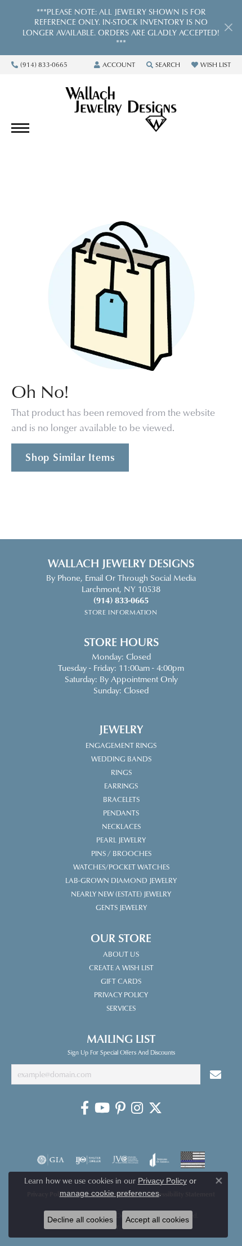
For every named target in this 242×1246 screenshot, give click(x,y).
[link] (39, 64)
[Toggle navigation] (20, 128)
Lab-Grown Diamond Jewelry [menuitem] (121, 880)
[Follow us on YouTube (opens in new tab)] (102, 1108)
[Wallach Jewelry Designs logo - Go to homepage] (121, 110)
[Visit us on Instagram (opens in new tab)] (137, 1108)
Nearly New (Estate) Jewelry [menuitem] (121, 894)
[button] (114, 64)
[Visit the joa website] (159, 1159)
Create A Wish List (121, 967)
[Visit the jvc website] (125, 1159)
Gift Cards (121, 981)
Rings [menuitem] (121, 772)
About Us (121, 954)
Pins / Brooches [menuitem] (121, 853)
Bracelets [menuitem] (121, 799)
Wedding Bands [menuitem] (121, 759)
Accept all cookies (157, 1219)
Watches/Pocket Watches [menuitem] (121, 867)
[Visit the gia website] (50, 1159)
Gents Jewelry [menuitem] (121, 907)
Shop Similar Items (70, 457)
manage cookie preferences (109, 1193)
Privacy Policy (121, 994)
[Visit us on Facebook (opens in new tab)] (84, 1108)
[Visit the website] (193, 1159)
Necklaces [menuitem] (121, 826)
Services (121, 1008)
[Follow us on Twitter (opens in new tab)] (155, 1108)
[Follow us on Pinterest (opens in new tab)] (120, 1108)
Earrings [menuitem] (121, 786)
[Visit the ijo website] (88, 1159)
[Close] (228, 27)
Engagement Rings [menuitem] (121, 745)
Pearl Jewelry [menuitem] (121, 840)
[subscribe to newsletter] (215, 1074)
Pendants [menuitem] (121, 813)
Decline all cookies (80, 1219)
